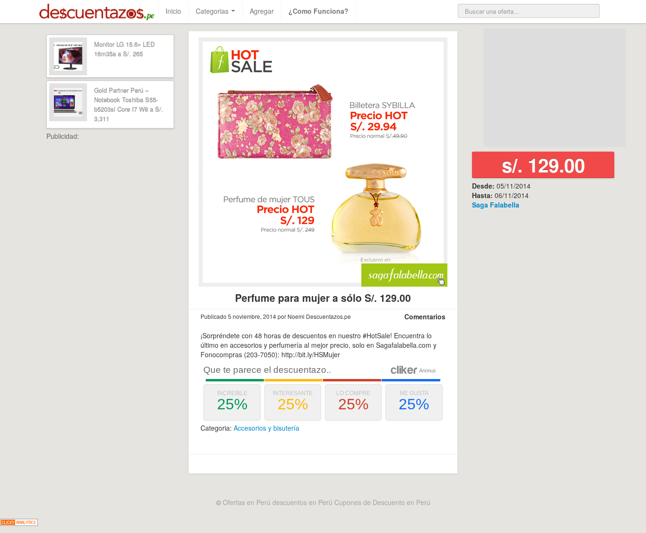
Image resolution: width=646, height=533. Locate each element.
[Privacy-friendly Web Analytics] (19, 521)
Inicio (173, 11)
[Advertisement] (131, 283)
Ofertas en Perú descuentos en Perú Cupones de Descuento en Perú (326, 502)
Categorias (213, 11)
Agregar (262, 11)
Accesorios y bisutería (266, 428)
